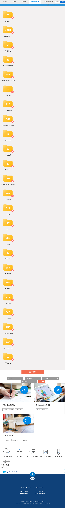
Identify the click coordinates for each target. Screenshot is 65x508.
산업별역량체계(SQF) (48, 1)
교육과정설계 (6, 460)
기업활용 (24, 1)
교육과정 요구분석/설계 (8, 409)
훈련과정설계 (6, 462)
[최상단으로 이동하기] (32, 474)
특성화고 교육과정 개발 (42, 409)
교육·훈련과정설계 (35, 2)
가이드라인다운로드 (24, 390)
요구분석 (8, 440)
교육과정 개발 (19, 409)
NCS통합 (5, 1)
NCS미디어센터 (56, 5)
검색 (43, 382)
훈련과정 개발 (24, 440)
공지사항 (19, 457)
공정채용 (14, 1)
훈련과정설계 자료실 (32, 457)
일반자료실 (58, 457)
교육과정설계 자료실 (45, 457)
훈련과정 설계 (15, 440)
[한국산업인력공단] (9, 470)
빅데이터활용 (46, 5)
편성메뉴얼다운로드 (27, 420)
